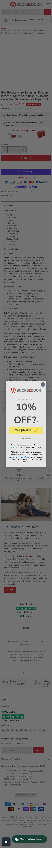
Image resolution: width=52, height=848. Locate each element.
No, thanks (26, 438)
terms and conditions (20, 457)
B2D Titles (13, 447)
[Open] (6, 841)
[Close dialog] (43, 384)
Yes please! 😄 (26, 430)
